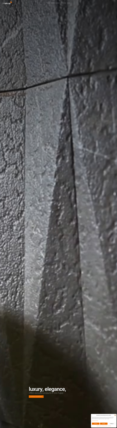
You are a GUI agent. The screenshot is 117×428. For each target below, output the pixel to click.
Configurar (112, 423)
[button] (115, 415)
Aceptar (95, 423)
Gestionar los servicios (95, 420)
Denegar (103, 423)
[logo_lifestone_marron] (7, 3)
